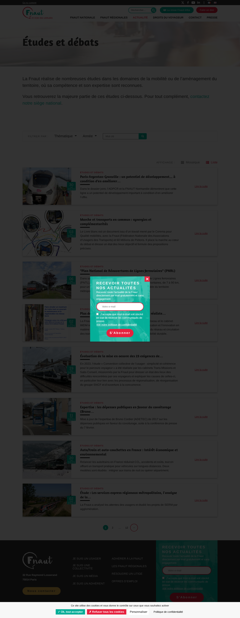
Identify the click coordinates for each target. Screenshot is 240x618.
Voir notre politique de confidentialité (116, 324)
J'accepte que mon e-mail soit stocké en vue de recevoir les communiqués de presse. (119, 319)
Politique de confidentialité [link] (168, 611)
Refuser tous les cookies (107, 611)
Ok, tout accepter (71, 611)
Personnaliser (138, 611)
